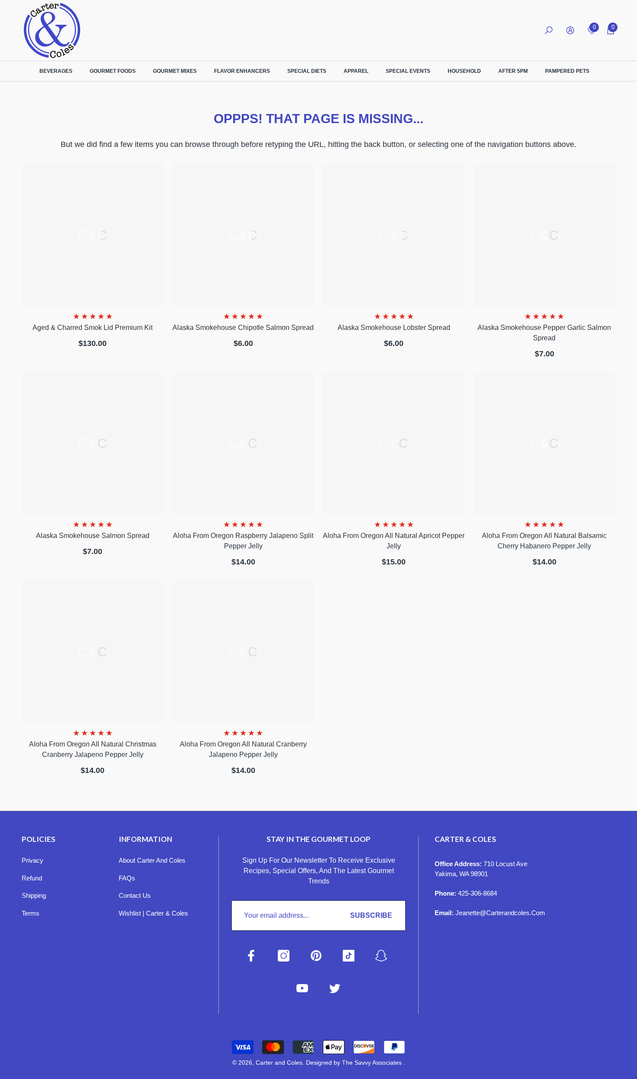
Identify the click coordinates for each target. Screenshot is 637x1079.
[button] (548, 30)
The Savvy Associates (372, 1062)
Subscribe (371, 915)
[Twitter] (334, 988)
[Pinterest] (316, 955)
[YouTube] (302, 988)
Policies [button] (38, 839)
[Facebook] (251, 955)
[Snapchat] (381, 955)
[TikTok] (348, 955)
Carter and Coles (279, 1062)
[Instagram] (283, 955)
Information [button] (145, 839)
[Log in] (570, 30)
